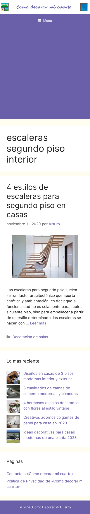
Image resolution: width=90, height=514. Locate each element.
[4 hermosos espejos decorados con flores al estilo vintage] (13, 407)
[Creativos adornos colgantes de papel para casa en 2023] (13, 422)
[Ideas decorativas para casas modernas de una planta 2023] (13, 437)
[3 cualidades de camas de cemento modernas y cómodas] (13, 392)
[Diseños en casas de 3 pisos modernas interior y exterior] (13, 378)
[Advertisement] (45, 74)
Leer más (38, 323)
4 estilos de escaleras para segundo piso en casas (36, 200)
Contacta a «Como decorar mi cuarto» (40, 474)
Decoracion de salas (30, 337)
